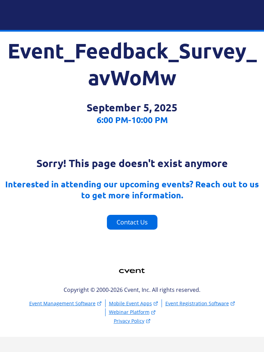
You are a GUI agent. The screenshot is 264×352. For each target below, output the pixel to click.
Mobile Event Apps (130, 303)
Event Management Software (62, 303)
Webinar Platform (129, 312)
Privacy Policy (129, 321)
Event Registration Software (197, 303)
